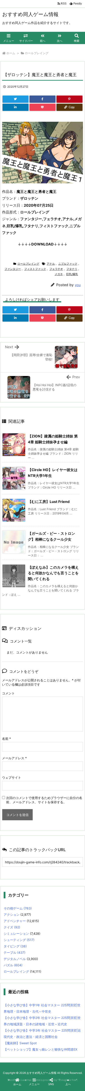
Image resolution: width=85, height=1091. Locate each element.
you (78, 285)
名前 (6, 739)
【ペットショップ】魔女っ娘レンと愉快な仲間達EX (40, 1049)
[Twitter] (15, 99)
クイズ (12, 927)
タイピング (15, 946)
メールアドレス (14, 758)
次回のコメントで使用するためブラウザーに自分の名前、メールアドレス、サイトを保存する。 (44, 800)
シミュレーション (16, 933)
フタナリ (71, 269)
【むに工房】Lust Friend (49, 501)
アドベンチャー (15, 921)
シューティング (19, 940)
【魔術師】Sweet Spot (20, 1043)
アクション (11, 914)
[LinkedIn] (15, 107)
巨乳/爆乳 (72, 274)
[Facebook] (42, 99)
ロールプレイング (37, 53)
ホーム (10, 53)
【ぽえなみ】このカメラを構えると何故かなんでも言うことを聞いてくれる (53, 573)
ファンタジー (13, 269)
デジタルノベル (15, 959)
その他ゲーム (18, 908)
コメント (8, 693)
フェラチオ (56, 269)
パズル (13, 965)
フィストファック (35, 269)
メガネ (59, 274)
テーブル (14, 952)
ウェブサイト (11, 777)
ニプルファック (67, 263)
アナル (51, 263)
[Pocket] (42, 107)
